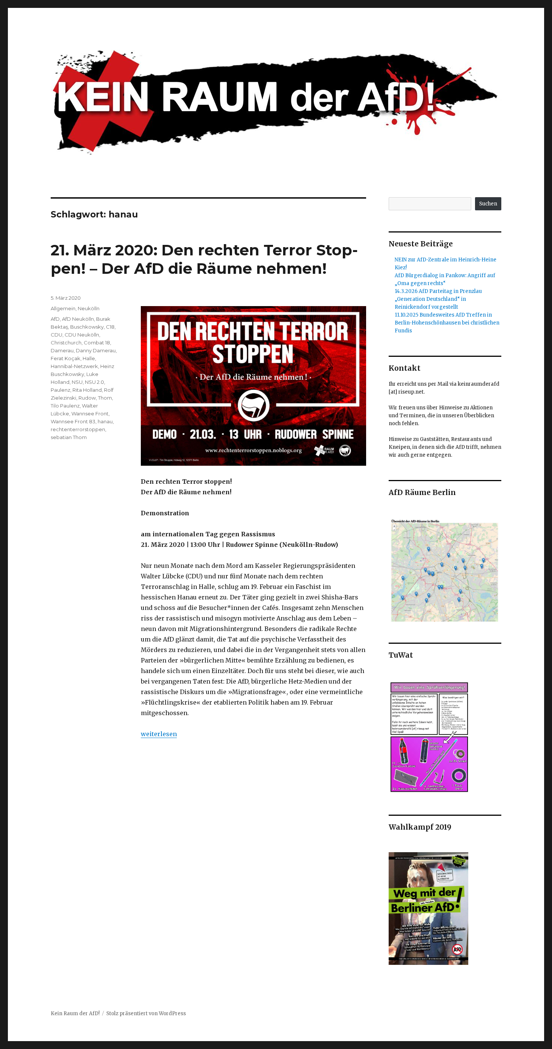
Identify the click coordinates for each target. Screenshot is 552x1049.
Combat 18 (97, 343)
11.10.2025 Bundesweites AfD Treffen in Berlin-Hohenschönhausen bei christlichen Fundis (447, 323)
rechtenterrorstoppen (78, 429)
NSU (77, 382)
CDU (56, 335)
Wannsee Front (90, 414)
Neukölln (89, 308)
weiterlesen (159, 734)
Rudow (87, 398)
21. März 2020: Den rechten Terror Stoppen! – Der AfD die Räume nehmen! (204, 259)
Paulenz (60, 390)
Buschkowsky (87, 327)
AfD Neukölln (78, 319)
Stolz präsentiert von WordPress (146, 1013)
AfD (55, 319)
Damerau (62, 350)
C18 (110, 327)
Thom (105, 398)
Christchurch (66, 343)
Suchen (488, 204)
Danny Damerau (96, 350)
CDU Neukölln (82, 335)
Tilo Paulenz (65, 406)
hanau (105, 421)
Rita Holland (87, 390)
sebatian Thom (69, 437)
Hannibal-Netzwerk (74, 366)
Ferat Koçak (65, 358)
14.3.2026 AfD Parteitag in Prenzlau (438, 291)
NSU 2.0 (94, 382)
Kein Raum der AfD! (75, 1013)
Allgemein (63, 308)
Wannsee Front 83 (73, 421)
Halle (89, 358)
